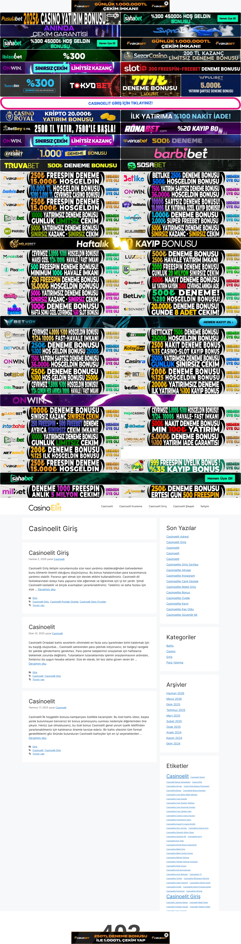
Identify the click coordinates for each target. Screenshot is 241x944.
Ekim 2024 (173, 743)
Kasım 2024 (174, 738)
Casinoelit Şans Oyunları (93, 601)
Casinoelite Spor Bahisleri (177, 874)
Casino (170, 651)
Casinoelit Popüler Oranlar (64, 601)
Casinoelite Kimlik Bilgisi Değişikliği (181, 845)
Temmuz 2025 (175, 710)
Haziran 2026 (175, 693)
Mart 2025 (173, 715)
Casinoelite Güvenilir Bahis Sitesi (180, 832)
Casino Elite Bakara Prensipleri (196, 786)
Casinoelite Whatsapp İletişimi (196, 878)
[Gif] (120, 244)
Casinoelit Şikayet (183, 506)
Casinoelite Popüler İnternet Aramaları (182, 862)
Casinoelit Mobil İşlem (199, 902)
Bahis (170, 645)
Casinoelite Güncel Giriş (199, 828)
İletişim (205, 506)
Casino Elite (197, 782)
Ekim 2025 (173, 704)
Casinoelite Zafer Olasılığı (177, 883)
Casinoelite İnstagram (180, 575)
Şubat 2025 (174, 721)
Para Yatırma (174, 662)
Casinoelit (107, 506)
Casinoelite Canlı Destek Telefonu (180, 803)
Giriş (34, 598)
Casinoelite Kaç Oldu (180, 609)
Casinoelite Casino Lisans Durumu (180, 816)
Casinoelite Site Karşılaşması (178, 870)
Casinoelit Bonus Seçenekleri (178, 782)
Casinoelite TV (196, 874)
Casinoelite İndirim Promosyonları (197, 887)
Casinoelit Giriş (158, 506)
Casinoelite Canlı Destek (182, 581)
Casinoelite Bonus (178, 592)
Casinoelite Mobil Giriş (181, 587)
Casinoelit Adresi (177, 536)
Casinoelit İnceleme (130, 506)
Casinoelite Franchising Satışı (178, 820)
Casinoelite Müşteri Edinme (177, 858)
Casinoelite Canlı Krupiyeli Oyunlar (180, 807)
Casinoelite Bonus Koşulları (194, 790)
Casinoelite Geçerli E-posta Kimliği (180, 824)
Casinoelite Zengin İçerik (200, 883)
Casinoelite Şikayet (194, 891)
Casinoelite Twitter (174, 878)
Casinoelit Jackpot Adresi (177, 902)
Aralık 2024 (173, 732)
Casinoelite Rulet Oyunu (176, 866)
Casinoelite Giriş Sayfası (182, 564)
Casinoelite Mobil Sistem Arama (179, 853)
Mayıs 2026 (174, 699)
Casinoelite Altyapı (178, 570)
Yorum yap (38, 605)
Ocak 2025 (173, 726)
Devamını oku (47, 589)
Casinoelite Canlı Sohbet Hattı (178, 811)
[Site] (60, 178)
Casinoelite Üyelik (178, 598)
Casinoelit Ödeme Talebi (200, 907)
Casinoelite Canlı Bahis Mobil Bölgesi (181, 795)
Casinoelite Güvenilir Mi (181, 615)
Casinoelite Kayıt (177, 603)
